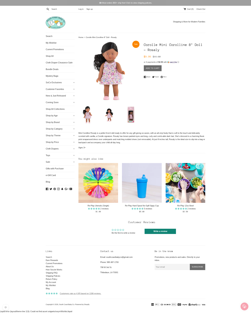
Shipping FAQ (52, 273)
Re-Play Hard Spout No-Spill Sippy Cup (142, 206)
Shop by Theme (60, 135)
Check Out (200, 9)
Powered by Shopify (82, 304)
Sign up (89, 9)
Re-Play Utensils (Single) (98, 206)
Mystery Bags (52, 76)
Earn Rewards (52, 260)
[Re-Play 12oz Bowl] (185, 183)
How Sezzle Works (54, 270)
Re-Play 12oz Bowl (185, 206)
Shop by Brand (60, 122)
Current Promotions (55, 49)
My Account (51, 282)
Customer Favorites (60, 89)
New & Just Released (60, 96)
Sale (60, 162)
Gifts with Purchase (55, 168)
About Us (50, 266)
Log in (81, 9)
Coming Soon (60, 102)
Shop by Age (60, 115)
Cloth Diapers (60, 149)
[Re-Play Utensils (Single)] (98, 183)
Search (49, 36)
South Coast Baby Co (66, 304)
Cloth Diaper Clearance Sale (59, 63)
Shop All (50, 56)
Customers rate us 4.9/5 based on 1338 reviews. (80, 293)
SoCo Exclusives (60, 82)
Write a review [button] (160, 231)
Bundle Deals (52, 69)
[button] (174, 62)
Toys (60, 155)
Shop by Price (60, 142)
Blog (48, 182)
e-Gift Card (51, 175)
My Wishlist (51, 43)
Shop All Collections (55, 109)
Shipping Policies (53, 276)
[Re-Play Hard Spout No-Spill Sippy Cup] (142, 183)
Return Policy (51, 279)
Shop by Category (60, 129)
